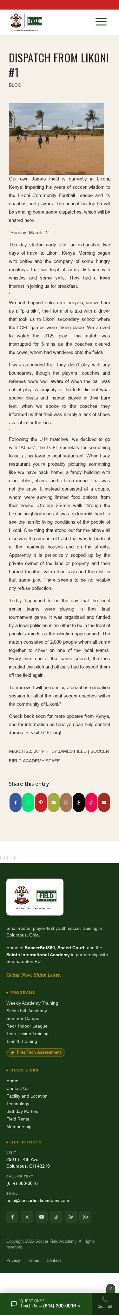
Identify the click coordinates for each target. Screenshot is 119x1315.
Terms (33, 1260)
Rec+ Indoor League (27, 1026)
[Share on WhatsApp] (28, 802)
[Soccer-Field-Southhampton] (49, 22)
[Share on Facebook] (16, 802)
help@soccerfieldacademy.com (37, 1200)
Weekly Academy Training (32, 1003)
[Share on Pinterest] (41, 802)
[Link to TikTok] (91, 802)
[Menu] (101, 22)
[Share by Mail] (54, 802)
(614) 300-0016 (22, 1183)
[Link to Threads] (79, 802)
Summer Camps (22, 1018)
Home (12, 1080)
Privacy (13, 1260)
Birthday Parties (22, 1111)
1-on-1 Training (21, 1041)
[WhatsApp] (85, 1217)
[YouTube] (42, 1217)
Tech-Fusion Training (27, 1033)
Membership (18, 1126)
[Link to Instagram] (66, 802)
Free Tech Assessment (39, 1052)
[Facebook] (12, 1217)
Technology (17, 1103)
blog (15, 85)
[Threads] (71, 1217)
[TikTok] (56, 1217)
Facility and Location (27, 1096)
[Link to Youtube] (104, 802)
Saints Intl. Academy (26, 1010)
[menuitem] (101, 22)
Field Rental (18, 1119)
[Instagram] (27, 1217)
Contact (54, 1260)
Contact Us (17, 1088)
